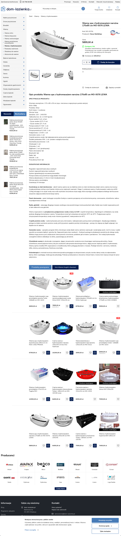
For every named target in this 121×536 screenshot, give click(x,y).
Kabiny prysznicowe (10, 18)
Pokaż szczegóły (30, 530)
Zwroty (3, 515)
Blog (2, 507)
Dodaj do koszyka (107, 62)
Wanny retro (9, 33)
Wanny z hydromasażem (49, 16)
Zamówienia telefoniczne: (16, 2)
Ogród (5, 81)
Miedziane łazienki (9, 101)
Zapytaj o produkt (115, 88)
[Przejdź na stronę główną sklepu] (16, 8)
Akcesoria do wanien (12, 54)
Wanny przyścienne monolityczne (11, 42)
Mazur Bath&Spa (96, 34)
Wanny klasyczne (10, 36)
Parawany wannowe (11, 49)
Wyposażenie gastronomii (12, 85)
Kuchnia (6, 77)
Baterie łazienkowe (9, 58)
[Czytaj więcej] (60, 488)
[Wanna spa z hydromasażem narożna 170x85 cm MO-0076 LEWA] (52, 45)
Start (30, 16)
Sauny (5, 74)
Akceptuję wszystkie (105, 520)
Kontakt (91, 2)
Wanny (36, 16)
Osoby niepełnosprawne (11, 89)
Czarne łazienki (8, 93)
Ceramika (6, 66)
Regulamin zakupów (8, 511)
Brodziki (6, 25)
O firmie (84, 2)
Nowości (76, 2)
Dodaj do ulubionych (92, 88)
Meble (5, 62)
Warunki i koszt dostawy (104, 2)
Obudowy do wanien (11, 51)
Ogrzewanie (7, 104)
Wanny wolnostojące (12, 39)
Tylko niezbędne (105, 531)
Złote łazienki (7, 97)
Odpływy (6, 70)
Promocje (67, 2)
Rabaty (117, 2)
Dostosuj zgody (104, 526)
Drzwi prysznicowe (9, 22)
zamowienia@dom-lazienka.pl (65, 514)
